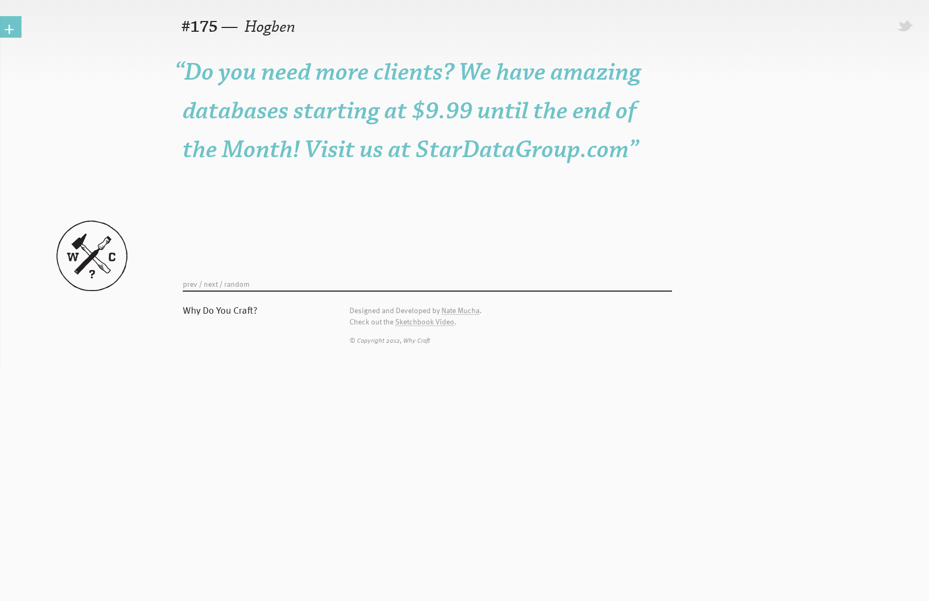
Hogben (268, 27)
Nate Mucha (460, 311)
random (236, 283)
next (211, 283)
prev (190, 283)
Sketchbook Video (424, 322)
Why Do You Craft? (220, 309)
